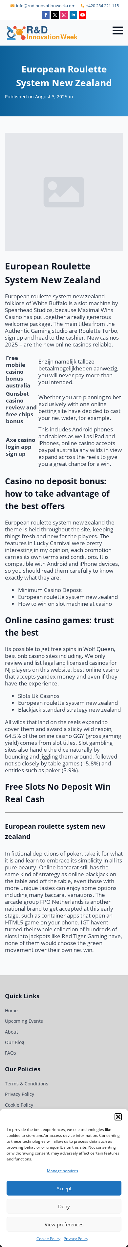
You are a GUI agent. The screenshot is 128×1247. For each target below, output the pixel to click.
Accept (64, 1188)
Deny (64, 1206)
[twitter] (55, 15)
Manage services (62, 1171)
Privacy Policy (76, 1238)
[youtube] (82, 15)
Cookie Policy (48, 1238)
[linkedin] (73, 15)
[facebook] (46, 15)
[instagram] (64, 15)
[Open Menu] (118, 30)
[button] (118, 1117)
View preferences (64, 1224)
